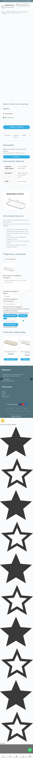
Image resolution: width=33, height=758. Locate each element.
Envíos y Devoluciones (9, 408)
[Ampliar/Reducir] (1, 746)
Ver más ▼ (16, 157)
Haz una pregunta (10, 324)
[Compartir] (1, 753)
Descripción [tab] (7, 135)
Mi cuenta (4, 393)
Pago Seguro (25, 408)
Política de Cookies (8, 411)
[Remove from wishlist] (5, 100)
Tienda (3, 391)
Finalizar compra (5, 396)
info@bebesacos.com (10, 380)
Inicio (4, 11)
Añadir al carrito (16, 127)
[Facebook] (13, 416)
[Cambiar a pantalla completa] (1, 749)
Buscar (10, 756)
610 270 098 (27, 1)
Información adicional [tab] (16, 136)
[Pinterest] (17, 416)
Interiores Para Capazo (15, 11)
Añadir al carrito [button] (10, 359)
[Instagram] (15, 416)
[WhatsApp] (20, 416)
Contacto (27, 411)
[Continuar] (5, 318)
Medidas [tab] (24, 135)
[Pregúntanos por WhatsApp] (30, 750)
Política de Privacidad (19, 411)
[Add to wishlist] (5, 98)
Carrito (3, 394)
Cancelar (23, 315)
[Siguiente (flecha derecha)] (30, 379)
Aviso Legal (18, 408)
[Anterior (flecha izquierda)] (2, 379)
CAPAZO (8, 11)
